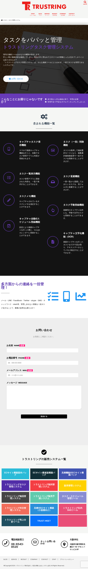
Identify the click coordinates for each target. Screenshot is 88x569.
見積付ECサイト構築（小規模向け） (44, 509)
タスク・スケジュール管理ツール (72, 497)
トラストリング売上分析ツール (15, 520)
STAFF (33, 14)
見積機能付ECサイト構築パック (72, 473)
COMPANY (63, 14)
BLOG (40, 14)
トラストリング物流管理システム (15, 497)
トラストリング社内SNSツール (72, 509)
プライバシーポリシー (67, 559)
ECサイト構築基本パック (15, 473)
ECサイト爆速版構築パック (44, 473)
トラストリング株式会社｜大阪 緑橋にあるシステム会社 (33, 565)
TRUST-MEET (44, 520)
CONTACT (71, 14)
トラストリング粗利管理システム (44, 485)
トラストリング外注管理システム (15, 509)
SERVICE (47, 14)
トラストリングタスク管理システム (15, 485)
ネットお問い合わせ (47, 542)
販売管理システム (72, 485)
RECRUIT (54, 14)
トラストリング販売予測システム (44, 497)
